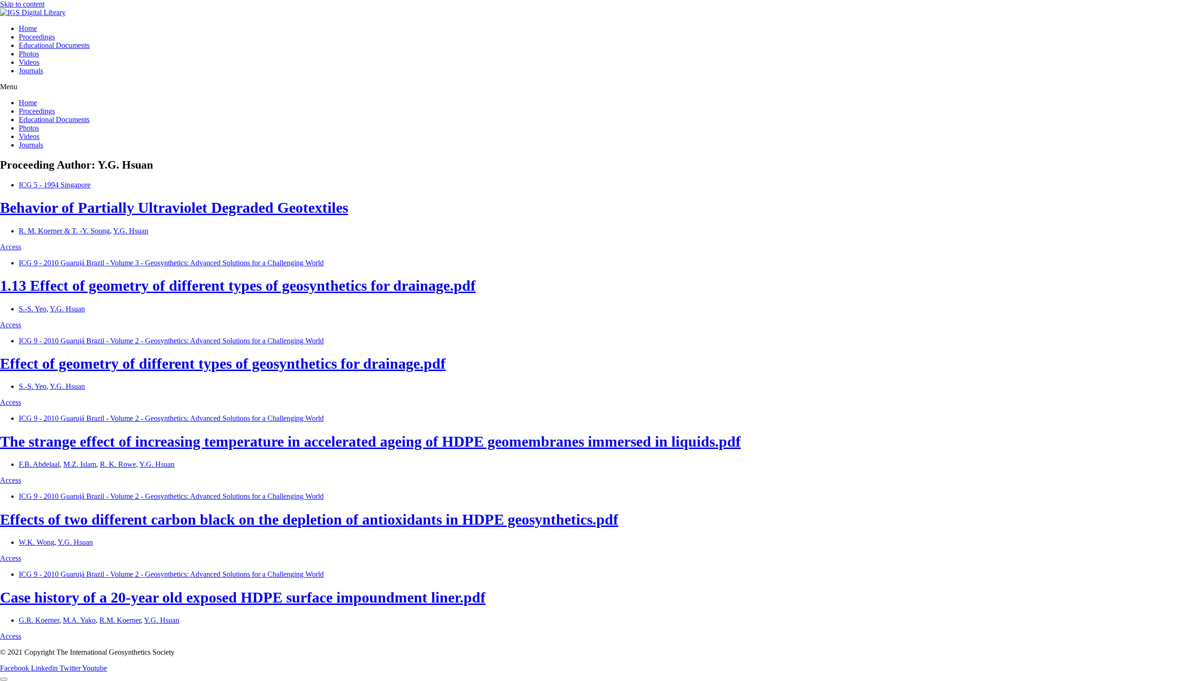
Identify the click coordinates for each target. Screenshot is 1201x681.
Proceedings (37, 37)
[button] (600, 87)
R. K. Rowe (118, 464)
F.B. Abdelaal (39, 464)
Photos (29, 54)
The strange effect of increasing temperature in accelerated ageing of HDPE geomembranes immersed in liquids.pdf (370, 441)
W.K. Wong (36, 542)
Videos (29, 62)
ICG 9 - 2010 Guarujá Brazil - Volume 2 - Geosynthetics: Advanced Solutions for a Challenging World (171, 341)
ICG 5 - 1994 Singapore (55, 185)
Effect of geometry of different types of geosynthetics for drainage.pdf (223, 363)
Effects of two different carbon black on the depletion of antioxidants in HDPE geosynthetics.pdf (309, 519)
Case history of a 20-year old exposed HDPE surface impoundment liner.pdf (243, 597)
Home (28, 28)
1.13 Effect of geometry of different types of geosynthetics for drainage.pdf (238, 285)
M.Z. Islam (79, 464)
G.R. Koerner (39, 620)
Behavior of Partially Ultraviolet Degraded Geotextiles (174, 207)
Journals (31, 71)
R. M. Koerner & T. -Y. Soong (64, 231)
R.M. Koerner (120, 620)
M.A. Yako (79, 620)
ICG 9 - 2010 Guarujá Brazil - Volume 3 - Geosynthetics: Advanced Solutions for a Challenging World (171, 263)
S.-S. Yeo (32, 309)
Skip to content (22, 4)
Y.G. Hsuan (130, 231)
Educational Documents (54, 45)
